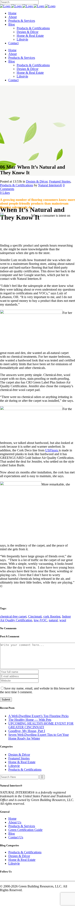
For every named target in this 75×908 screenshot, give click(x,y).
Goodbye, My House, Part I (26, 731)
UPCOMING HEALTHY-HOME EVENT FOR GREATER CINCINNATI (41, 725)
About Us (14, 822)
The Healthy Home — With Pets (29, 719)
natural (53, 620)
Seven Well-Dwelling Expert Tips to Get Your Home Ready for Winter (38, 736)
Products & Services (21, 826)
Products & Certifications (16, 185)
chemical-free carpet (13, 616)
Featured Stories (59, 181)
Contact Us (15, 837)
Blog (11, 833)
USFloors (52, 450)
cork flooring (51, 616)
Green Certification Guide (25, 830)
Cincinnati (35, 616)
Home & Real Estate (21, 762)
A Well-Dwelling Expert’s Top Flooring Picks (38, 716)
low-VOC (40, 620)
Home (12, 818)
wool (62, 620)
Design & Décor (37, 181)
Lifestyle (14, 766)
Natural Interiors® (50, 185)
